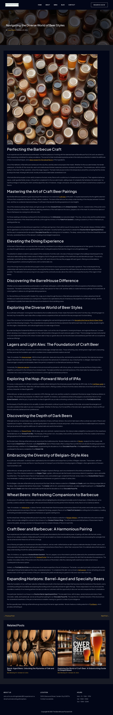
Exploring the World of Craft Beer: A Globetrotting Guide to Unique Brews (82, 669)
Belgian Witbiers (72, 518)
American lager (26, 357)
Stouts (80, 441)
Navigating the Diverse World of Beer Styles (89, 320)
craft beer (62, 197)
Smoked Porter (41, 557)
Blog (63, 5)
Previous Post (9, 616)
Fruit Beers (93, 604)
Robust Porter (26, 431)
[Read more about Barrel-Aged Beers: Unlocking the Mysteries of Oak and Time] (31, 648)
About (47, 5)
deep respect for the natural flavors (41, 160)
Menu (55, 5)
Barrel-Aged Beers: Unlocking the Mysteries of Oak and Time (30, 669)
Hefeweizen (26, 508)
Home (40, 5)
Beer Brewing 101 (12, 673)
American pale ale (23, 367)
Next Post (105, 616)
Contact (71, 5)
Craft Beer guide (97, 384)
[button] (99, 5)
